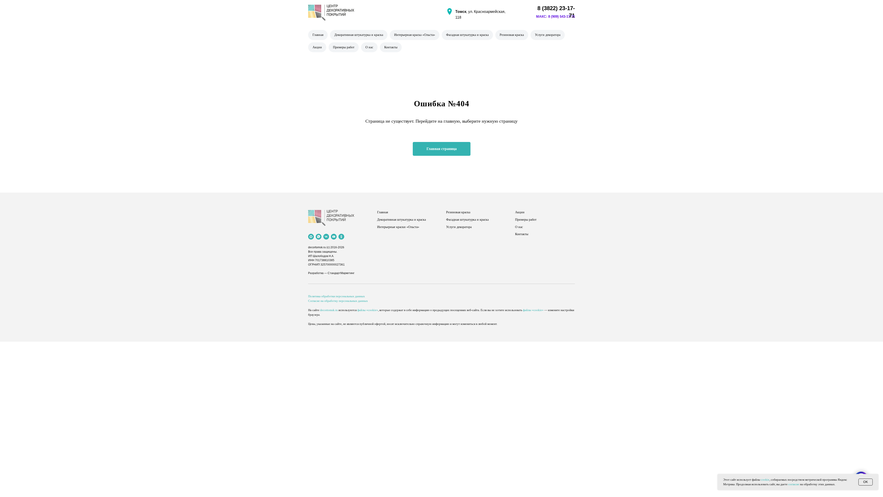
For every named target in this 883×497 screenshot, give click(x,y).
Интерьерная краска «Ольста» (414, 35)
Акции (317, 47)
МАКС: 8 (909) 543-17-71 (555, 16)
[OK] (341, 237)
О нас (369, 47)
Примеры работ (343, 47)
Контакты (390, 47)
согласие (793, 484)
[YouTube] (334, 237)
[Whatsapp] (318, 237)
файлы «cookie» (367, 310)
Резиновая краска (512, 35)
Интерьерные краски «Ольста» (398, 227)
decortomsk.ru (317, 247)
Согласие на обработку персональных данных (338, 301)
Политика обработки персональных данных (336, 296)
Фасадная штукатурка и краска (467, 35)
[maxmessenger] (311, 237)
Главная (317, 35)
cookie (765, 479)
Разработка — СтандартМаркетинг (331, 273)
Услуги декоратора (547, 35)
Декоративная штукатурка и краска (358, 35)
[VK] (326, 237)
